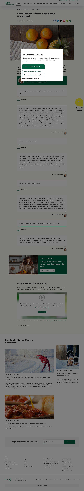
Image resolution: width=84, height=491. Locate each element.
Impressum (36, 78)
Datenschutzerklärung (27, 78)
